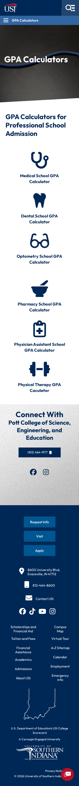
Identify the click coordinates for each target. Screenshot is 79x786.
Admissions (23, 669)
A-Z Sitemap (60, 648)
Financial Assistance (23, 650)
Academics (23, 659)
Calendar (60, 657)
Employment (60, 666)
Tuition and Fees (23, 638)
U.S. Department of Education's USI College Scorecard (39, 730)
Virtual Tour (60, 638)
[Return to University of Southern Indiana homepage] (39, 753)
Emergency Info (60, 677)
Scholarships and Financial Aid (23, 629)
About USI (23, 678)
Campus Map (60, 629)
